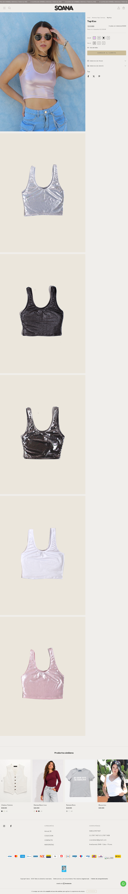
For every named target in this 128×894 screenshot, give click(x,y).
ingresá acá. (85, 879)
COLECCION (48, 836)
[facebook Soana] (11, 826)
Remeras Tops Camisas (98, 18)
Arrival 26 (47, 831)
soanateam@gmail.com (97, 840)
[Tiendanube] (64, 884)
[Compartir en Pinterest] (99, 76)
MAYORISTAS (49, 845)
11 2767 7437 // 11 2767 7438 (99, 835)
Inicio (88, 18)
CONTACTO (48, 840)
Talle (89, 43)
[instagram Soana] (4, 826)
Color (89, 38)
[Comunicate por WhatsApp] (123, 884)
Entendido (91, 891)
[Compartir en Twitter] (94, 76)
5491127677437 (95, 831)
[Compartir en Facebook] (88, 76)
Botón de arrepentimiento (100, 879)
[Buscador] (9, 8)
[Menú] (4, 8)
